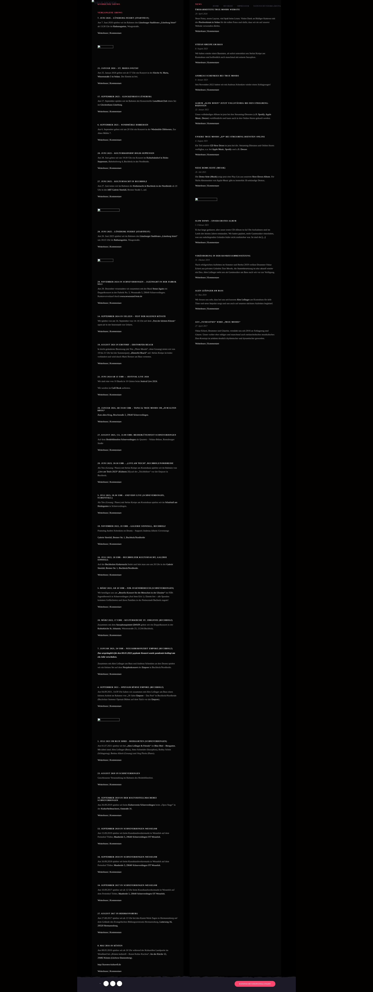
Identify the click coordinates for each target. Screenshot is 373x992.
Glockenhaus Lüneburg (111, 105)
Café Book (116, 388)
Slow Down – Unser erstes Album (215, 221)
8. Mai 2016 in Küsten (110, 946)
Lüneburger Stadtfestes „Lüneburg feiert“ (157, 22)
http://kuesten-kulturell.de (109, 964)
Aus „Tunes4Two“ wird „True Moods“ (217, 322)
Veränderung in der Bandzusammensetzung (222, 256)
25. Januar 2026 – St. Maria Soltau (118, 68)
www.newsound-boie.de (131, 296)
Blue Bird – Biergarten (164, 746)
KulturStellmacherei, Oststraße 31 (116, 808)
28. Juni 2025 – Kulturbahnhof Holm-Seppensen (126, 153)
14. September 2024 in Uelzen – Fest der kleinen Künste (132, 316)
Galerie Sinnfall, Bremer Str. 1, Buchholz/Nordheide (121, 537)
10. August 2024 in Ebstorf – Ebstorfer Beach (125, 345)
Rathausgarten (119, 26)
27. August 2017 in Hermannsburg (118, 914)
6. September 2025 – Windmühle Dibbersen (123, 125)
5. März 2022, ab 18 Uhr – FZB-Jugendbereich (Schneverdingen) (136, 588)
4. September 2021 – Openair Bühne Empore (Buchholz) (131, 687)
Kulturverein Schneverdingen (141, 805)
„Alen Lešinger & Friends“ (138, 746)
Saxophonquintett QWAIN (128, 625)
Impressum (243, 6)
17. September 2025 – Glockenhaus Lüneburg (125, 97)
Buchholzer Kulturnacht (116, 564)
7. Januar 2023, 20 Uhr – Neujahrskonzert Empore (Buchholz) (135, 649)
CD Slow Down (217, 145)
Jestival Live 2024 (148, 381)
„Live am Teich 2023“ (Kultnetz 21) (114, 471)
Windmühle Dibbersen (161, 129)
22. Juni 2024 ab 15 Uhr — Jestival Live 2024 (123, 377)
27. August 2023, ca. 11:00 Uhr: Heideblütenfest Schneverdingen (137, 435)
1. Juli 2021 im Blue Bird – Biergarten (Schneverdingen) (132, 741)
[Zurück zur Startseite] (106, 6)
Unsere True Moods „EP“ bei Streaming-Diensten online (230, 137)
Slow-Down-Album (261, 176)
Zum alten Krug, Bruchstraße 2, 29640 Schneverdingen (123, 415)
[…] (263, 237)
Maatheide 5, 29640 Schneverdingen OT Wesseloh (137, 837)
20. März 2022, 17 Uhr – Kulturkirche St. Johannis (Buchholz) (135, 620)
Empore (145, 667)
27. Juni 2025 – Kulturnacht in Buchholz (122, 181)
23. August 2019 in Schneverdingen (119, 773)
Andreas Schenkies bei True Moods (217, 76)
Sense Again (158, 289)
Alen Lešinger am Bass (209, 291)
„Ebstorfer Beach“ (138, 353)
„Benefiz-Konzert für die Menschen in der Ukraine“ (141, 593)
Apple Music (218, 149)
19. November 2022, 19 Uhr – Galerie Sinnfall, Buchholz (132, 526)
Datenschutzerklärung (267, 6)
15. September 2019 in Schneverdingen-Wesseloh (127, 829)
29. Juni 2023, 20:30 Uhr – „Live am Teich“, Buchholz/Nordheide (136, 463)
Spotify (261, 114)
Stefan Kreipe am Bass (209, 45)
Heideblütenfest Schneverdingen (121, 439)
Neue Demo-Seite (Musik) (210, 168)
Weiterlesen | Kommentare (110, 33)
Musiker (228, 6)
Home (216, 6)
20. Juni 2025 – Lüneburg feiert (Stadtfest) (124, 232)
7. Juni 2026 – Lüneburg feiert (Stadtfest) (123, 18)
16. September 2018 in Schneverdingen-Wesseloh (127, 857)
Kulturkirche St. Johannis (109, 628)
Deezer (205, 118)
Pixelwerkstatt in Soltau (209, 22)
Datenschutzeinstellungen (255, 984)
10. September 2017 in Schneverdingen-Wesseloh (127, 885)
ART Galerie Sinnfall (116, 190)
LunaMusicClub (160, 101)
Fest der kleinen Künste (164, 321)
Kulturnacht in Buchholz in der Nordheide (152, 186)
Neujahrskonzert (130, 667)
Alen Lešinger (243, 299)
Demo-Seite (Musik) (208, 176)
